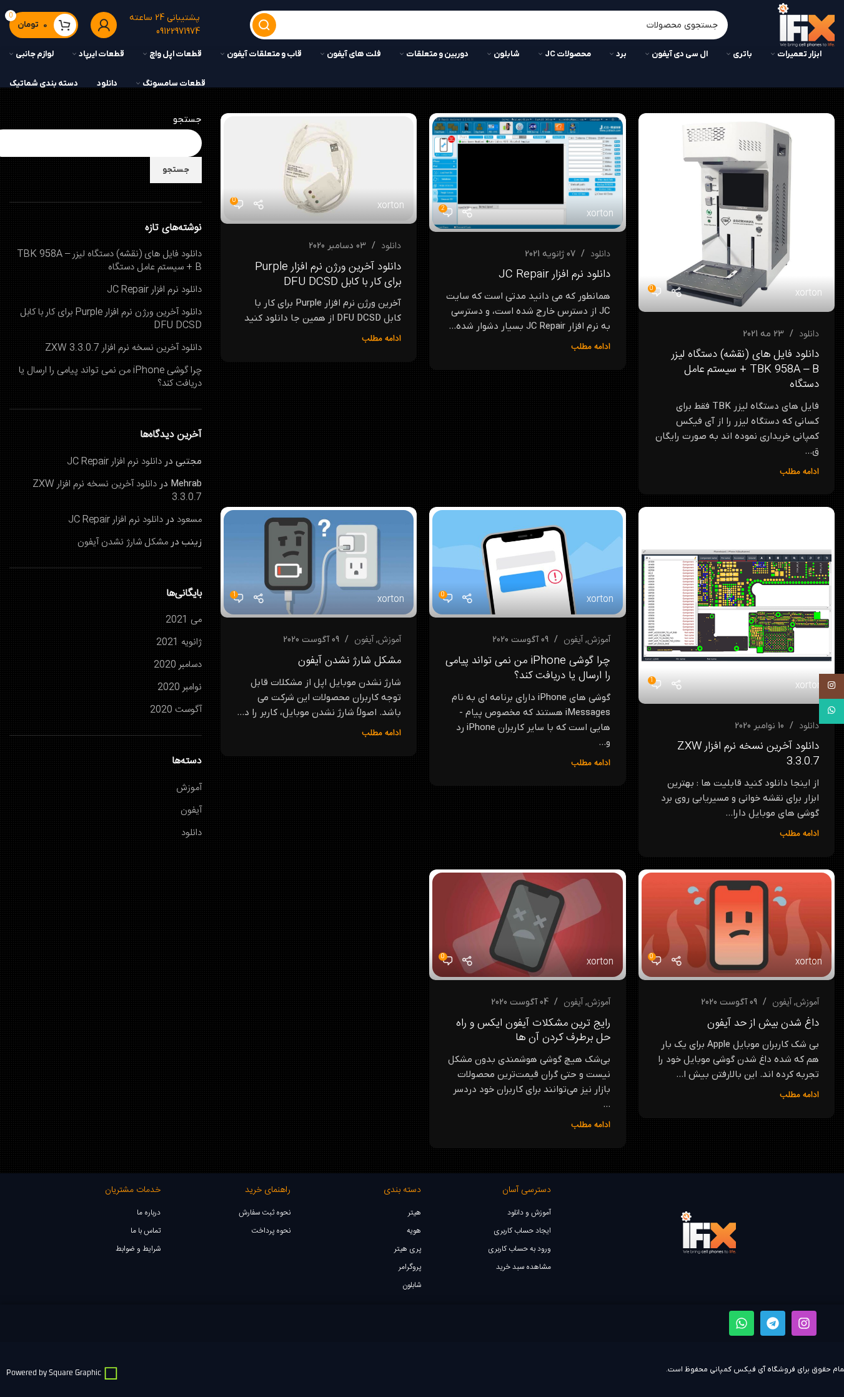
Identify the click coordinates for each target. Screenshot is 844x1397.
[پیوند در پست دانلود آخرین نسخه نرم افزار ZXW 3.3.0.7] (736, 605)
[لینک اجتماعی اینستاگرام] (831, 686)
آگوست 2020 (176, 710)
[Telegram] (772, 1323)
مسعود (189, 520)
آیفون (573, 640)
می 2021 (184, 620)
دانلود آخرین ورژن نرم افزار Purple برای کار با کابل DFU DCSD (328, 274)
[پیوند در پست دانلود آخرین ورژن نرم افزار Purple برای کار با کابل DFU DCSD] (319, 168)
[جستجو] (264, 25)
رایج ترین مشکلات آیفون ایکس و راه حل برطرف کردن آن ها (533, 1030)
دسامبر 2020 (178, 665)
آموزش (598, 640)
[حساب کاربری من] (103, 25)
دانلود (809, 334)
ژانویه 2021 (179, 642)
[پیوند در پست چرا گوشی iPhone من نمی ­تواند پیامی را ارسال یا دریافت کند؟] (527, 562)
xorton (808, 293)
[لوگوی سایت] (806, 25)
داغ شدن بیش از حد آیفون (763, 1023)
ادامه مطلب (799, 472)
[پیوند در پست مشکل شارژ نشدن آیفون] (319, 562)
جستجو (187, 119)
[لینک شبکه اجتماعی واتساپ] (831, 711)
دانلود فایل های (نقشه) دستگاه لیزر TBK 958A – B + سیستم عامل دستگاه (745, 369)
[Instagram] (804, 1323)
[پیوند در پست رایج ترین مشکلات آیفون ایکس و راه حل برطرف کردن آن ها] (527, 924)
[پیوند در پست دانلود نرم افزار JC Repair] (527, 172)
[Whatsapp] (741, 1323)
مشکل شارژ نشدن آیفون (349, 660)
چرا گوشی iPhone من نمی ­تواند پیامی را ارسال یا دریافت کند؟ (527, 668)
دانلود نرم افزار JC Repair (554, 274)
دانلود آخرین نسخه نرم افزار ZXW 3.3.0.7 (748, 754)
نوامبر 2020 (179, 687)
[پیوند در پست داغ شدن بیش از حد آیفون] (736, 924)
